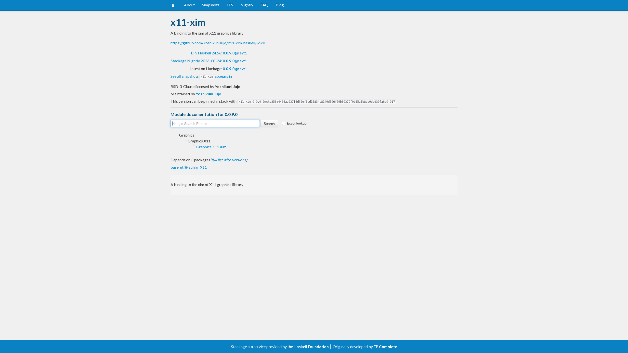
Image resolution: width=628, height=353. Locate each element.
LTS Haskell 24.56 (206, 52)
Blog (280, 4)
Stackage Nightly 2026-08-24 (196, 60)
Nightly (246, 4)
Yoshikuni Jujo (208, 93)
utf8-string (189, 167)
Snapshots (210, 4)
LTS (230, 4)
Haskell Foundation (311, 346)
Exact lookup (297, 123)
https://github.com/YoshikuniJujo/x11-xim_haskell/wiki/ (217, 42)
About (189, 4)
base (174, 167)
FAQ (264, 4)
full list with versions (228, 159)
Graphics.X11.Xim (211, 146)
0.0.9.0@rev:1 (235, 52)
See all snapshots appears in (201, 76)
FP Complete (385, 346)
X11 (203, 167)
